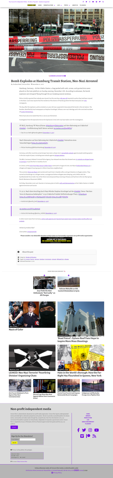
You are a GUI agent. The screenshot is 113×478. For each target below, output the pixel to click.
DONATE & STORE (48, 5)
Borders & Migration (31, 257)
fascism (32, 259)
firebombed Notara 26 (83, 165)
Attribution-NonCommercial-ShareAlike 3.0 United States (43, 470)
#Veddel (23, 128)
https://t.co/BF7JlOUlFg (60, 197)
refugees (66, 259)
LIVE (58, 5)
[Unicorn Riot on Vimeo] (96, 1)
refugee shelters (59, 155)
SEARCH (83, 5)
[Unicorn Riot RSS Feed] (103, 1)
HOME (40, 5)
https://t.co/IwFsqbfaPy (40, 143)
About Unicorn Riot (22, 461)
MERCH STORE (88, 418)
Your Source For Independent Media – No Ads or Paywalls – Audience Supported (29, 1)
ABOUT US (75, 5)
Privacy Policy (57, 473)
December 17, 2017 (48, 133)
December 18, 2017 (50, 147)
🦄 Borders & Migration (56, 76)
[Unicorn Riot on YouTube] (93, 1)
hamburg (42, 259)
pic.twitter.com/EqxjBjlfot (63, 128)
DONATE (14, 427)
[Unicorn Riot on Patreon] (100, 1)
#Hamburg (50, 126)
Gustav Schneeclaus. (27, 112)
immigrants (48, 259)
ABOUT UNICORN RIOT (88, 421)
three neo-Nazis (32, 172)
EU (25, 259)
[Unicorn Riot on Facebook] (83, 1)
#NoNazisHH (41, 197)
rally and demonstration (67, 183)
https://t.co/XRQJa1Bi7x (28, 197)
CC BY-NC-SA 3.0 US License (73, 470)
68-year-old (63, 98)
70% (85, 100)
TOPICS (66, 5)
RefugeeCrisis (60, 259)
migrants (54, 259)
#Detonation (58, 126)
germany (37, 259)
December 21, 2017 (43, 201)
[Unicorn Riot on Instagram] (90, 1)
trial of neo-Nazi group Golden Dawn (40, 165)
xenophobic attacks (67, 153)
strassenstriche (31, 232)
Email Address (15, 439)
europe (28, 259)
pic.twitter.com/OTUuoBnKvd (30, 209)
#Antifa (48, 197)
